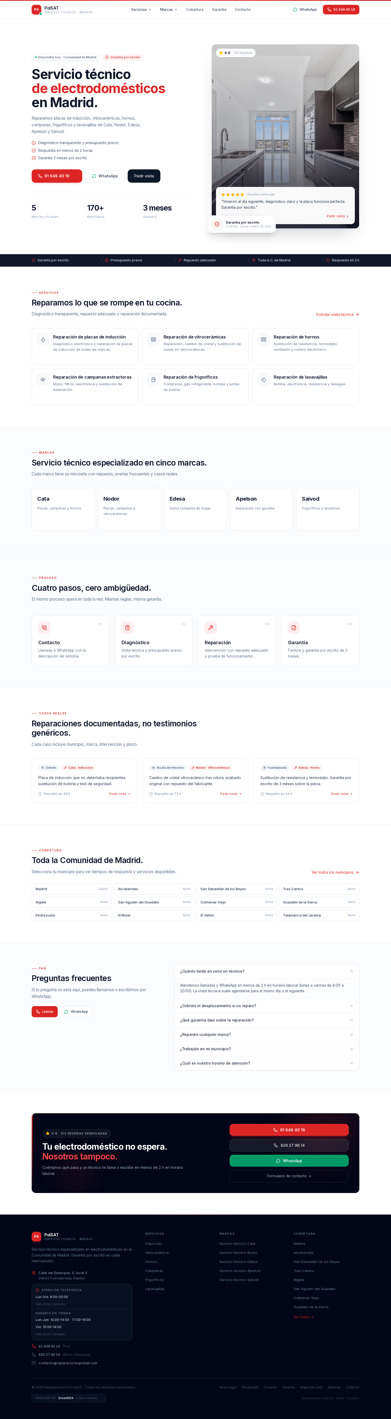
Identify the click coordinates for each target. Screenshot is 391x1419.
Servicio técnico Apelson (240, 1271)
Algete (299, 1280)
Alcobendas (304, 1252)
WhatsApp (308, 9)
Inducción (153, 1243)
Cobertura (194, 9)
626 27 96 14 (293, 1145)
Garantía (219, 9)
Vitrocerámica (157, 1252)
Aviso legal (227, 1387)
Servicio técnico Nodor (238, 1252)
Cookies (270, 1387)
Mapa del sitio (311, 1387)
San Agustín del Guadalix (314, 1289)
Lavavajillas (154, 1289)
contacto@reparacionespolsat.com (68, 1363)
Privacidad (250, 1387)
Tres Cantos (304, 1271)
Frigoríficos (154, 1280)
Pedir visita (144, 176)
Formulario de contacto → (289, 1176)
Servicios (139, 9)
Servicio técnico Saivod (239, 1280)
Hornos (151, 1261)
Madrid (299, 1243)
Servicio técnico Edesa (238, 1261)
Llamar (47, 1011)
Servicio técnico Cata (237, 1243)
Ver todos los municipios (332, 872)
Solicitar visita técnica (334, 314)
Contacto (243, 9)
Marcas (166, 9)
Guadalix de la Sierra (311, 1307)
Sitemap (334, 1387)
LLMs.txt (352, 1387)
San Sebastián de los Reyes (317, 1261)
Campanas (154, 1271)
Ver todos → (304, 1317)
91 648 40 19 (56, 176)
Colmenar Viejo (306, 1298)
